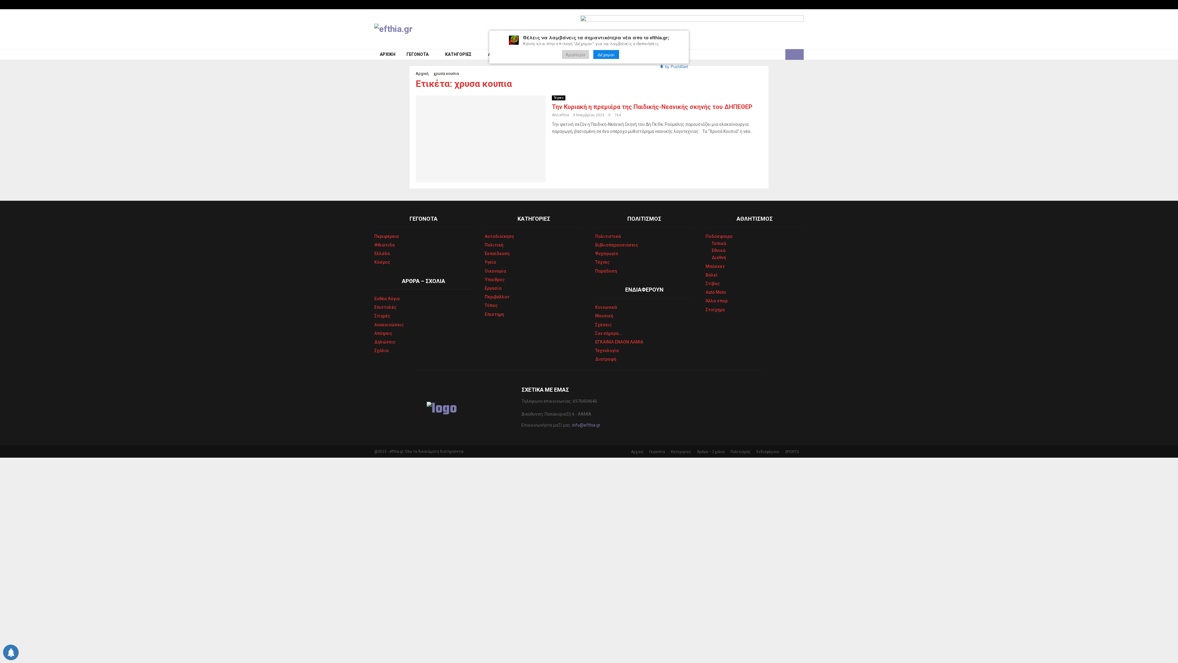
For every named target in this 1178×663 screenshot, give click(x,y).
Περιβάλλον (497, 296)
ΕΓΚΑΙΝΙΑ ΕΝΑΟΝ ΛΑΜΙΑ (619, 341)
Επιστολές (385, 307)
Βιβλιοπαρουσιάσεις (616, 244)
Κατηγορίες (458, 54)
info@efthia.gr (586, 425)
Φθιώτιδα (384, 244)
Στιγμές (382, 315)
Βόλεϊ (712, 275)
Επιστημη (494, 314)
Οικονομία (495, 271)
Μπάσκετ (715, 266)
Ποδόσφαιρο (719, 236)
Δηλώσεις (384, 341)
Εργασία (493, 288)
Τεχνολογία (607, 350)
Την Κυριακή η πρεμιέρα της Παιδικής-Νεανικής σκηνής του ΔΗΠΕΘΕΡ (652, 106)
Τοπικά (719, 243)
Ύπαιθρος (495, 279)
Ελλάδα (382, 253)
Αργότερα (575, 54)
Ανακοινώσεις (389, 324)
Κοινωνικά (606, 307)
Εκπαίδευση (497, 253)
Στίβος (713, 283)
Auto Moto (716, 292)
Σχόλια (381, 350)
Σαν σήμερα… (608, 333)
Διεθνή (719, 257)
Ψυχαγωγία (606, 253)
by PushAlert (676, 66)
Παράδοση (606, 271)
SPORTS (792, 452)
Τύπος (491, 305)
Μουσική (604, 315)
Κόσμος (382, 262)
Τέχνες (558, 97)
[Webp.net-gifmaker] (692, 29)
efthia (564, 115)
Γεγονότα (417, 54)
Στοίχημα (715, 309)
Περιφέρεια (386, 236)
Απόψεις (383, 333)
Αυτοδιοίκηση (499, 236)
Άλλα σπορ (717, 300)
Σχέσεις (603, 324)
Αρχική (387, 54)
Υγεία (490, 262)
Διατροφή (605, 359)
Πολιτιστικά (608, 236)
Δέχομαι (606, 54)
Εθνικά (719, 250)
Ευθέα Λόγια (387, 298)
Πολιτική (494, 244)
